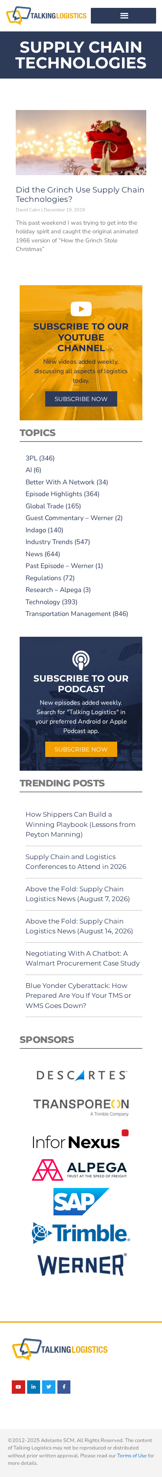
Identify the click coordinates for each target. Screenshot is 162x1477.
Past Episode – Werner (60, 565)
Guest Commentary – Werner (69, 517)
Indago (36, 530)
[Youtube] (18, 1387)
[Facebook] (64, 1387)
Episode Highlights (54, 493)
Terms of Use (132, 1455)
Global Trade (45, 506)
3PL (31, 458)
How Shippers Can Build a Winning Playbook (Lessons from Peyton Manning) (81, 824)
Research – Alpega (53, 589)
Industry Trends (49, 541)
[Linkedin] (33, 1387)
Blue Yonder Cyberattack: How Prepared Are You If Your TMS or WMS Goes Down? (78, 996)
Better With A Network (60, 482)
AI (29, 470)
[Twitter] (48, 1387)
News (34, 554)
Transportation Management (68, 613)
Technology (43, 602)
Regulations (43, 578)
